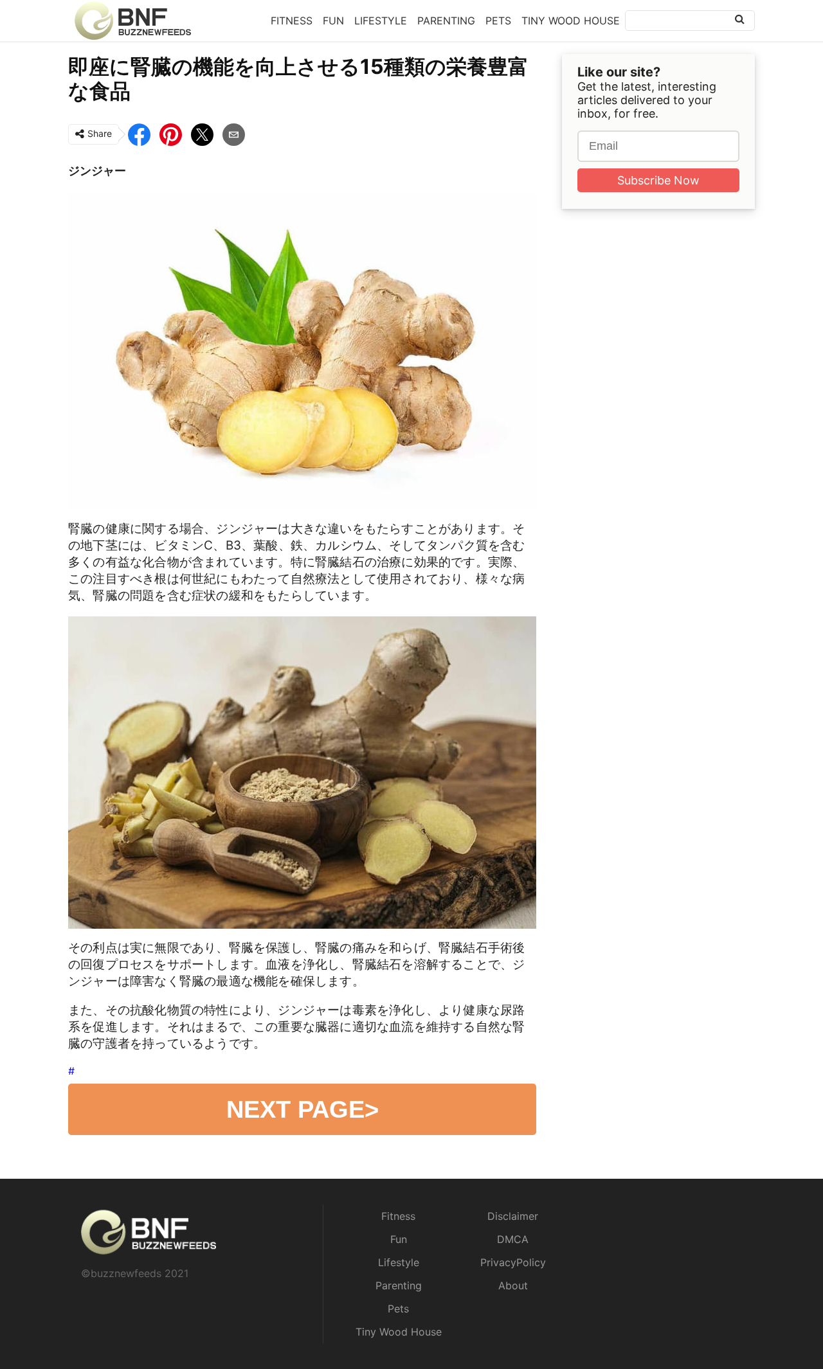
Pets (498, 20)
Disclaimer (512, 1216)
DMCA (513, 1239)
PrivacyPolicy (513, 1262)
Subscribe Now (658, 180)
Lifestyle (380, 20)
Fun (333, 20)
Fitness (291, 20)
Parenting (446, 20)
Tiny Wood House (570, 20)
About (513, 1285)
